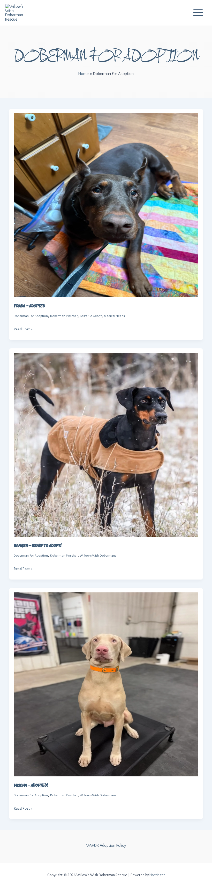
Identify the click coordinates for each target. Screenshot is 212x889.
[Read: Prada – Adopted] (106, 203)
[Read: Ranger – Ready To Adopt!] (106, 443)
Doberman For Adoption (31, 316)
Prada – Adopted (29, 306)
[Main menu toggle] (198, 13)
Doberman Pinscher (64, 316)
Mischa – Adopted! (31, 785)
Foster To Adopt (91, 316)
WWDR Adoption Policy (106, 845)
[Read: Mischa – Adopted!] (106, 683)
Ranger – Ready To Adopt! (37, 545)
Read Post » (23, 329)
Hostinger (157, 875)
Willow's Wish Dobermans (98, 555)
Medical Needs (114, 316)
